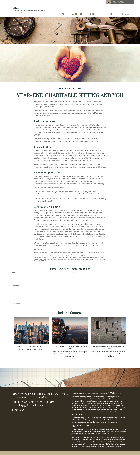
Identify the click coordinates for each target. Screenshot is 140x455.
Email (74, 272)
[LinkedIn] (20, 409)
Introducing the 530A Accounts (31, 346)
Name (14, 272)
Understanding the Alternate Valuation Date (109, 347)
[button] (78, 14)
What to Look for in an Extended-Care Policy (70, 347)
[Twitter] (16, 409)
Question (15, 285)
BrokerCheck (117, 393)
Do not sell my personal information (104, 422)
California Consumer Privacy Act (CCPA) (85, 420)
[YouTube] (23, 409)
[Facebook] (13, 409)
